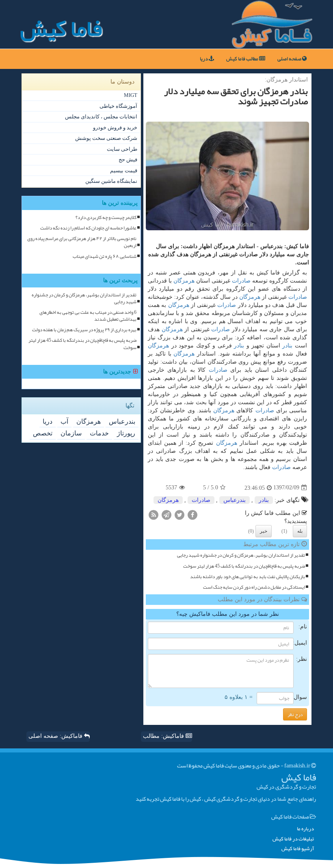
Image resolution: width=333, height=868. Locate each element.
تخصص (42, 433)
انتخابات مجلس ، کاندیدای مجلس (101, 117)
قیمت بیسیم (123, 170)
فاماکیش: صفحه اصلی (56, 736)
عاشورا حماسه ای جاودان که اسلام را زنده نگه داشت (88, 228)
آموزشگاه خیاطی (118, 106)
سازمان (71, 433)
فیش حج (128, 159)
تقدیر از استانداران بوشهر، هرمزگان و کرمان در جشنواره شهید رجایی (241, 555)
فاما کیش (61, 28)
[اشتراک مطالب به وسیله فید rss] (153, 514)
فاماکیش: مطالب (164, 736)
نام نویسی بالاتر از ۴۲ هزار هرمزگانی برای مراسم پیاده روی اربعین (81, 242)
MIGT (130, 95)
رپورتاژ (126, 433)
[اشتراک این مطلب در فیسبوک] (192, 514)
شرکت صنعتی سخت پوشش (106, 138)
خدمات (99, 433)
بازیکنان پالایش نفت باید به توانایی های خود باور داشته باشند (247, 576)
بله (300, 531)
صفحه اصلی (289, 59)
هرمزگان (184, 281)
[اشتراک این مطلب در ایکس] (179, 514)
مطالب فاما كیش (242, 59)
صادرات (241, 281)
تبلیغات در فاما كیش (293, 839)
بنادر (287, 346)
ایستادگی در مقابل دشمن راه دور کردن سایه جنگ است (254, 587)
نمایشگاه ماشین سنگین (111, 181)
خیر (263, 531)
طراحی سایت (122, 149)
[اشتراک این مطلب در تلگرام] (166, 514)
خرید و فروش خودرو (115, 127)
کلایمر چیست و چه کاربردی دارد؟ (106, 217)
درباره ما (305, 829)
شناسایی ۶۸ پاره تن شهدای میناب (104, 256)
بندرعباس (234, 500)
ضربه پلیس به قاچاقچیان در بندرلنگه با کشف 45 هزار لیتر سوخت (244, 566)
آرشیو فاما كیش (297, 848)
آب (64, 421)
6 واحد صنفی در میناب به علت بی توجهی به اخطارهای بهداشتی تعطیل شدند (87, 316)
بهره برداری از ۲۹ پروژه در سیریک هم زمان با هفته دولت (84, 329)
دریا (204, 59)
